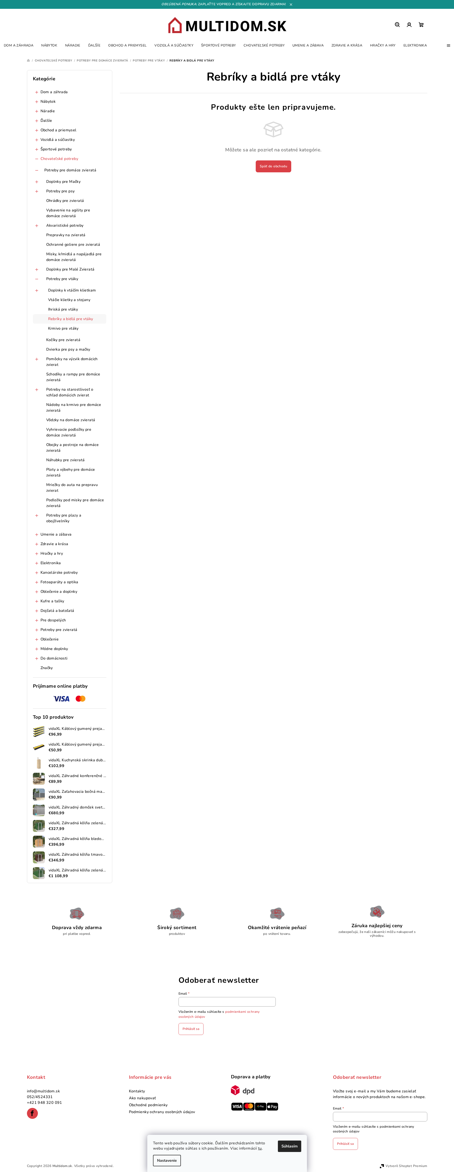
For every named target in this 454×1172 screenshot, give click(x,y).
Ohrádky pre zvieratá (65, 200)
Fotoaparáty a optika (59, 582)
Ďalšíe (46, 120)
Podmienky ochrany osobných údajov (162, 1112)
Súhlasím (289, 1146)
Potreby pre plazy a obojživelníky (64, 518)
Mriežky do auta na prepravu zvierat (72, 487)
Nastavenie (167, 1160)
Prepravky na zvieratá (66, 235)
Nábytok (48, 101)
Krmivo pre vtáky (63, 328)
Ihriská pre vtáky (63, 309)
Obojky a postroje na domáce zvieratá (72, 447)
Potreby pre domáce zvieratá (70, 170)
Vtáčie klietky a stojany (69, 299)
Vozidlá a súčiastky (58, 139)
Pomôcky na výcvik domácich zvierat (72, 361)
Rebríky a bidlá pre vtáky (70, 319)
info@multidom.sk (43, 1091)
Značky (47, 667)
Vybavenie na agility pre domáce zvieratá (68, 213)
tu (260, 1148)
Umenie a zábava (56, 534)
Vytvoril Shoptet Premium (406, 1166)
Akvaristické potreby (65, 225)
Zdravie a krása (54, 544)
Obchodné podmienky (148, 1105)
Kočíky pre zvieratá (63, 340)
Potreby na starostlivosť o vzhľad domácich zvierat (69, 392)
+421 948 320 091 (44, 1102)
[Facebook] (32, 1113)
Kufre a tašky (52, 601)
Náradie (48, 111)
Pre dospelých (53, 620)
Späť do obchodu (273, 166)
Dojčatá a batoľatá (57, 610)
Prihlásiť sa (191, 1029)
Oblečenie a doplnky (59, 591)
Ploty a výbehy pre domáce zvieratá (70, 472)
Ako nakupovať (142, 1098)
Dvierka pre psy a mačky (68, 349)
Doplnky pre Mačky (63, 181)
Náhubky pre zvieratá (65, 460)
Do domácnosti (54, 658)
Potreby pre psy (60, 191)
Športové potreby (56, 149)
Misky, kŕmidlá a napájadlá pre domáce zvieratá (74, 256)
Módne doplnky (54, 648)
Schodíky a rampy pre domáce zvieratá (73, 377)
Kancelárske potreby (59, 572)
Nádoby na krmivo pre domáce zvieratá (73, 407)
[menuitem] (18, 45)
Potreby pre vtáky (62, 278)
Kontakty (137, 1091)
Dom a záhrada (54, 92)
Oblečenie (50, 639)
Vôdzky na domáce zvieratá (70, 420)
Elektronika (51, 563)
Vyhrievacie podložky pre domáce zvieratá (69, 432)
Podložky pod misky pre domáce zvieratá (75, 502)
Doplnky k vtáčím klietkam (72, 290)
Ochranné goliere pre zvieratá (73, 244)
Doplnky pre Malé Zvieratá (70, 269)
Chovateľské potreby (59, 158)
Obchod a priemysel (59, 130)
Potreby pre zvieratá (59, 629)
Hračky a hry (52, 553)
